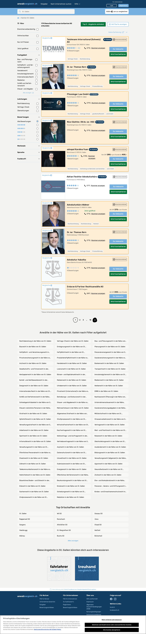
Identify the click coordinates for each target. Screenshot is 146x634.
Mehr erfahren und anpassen (112, 619)
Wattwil (97, 530)
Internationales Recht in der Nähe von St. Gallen (34, 391)
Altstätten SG (62, 525)
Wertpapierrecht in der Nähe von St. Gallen (35, 374)
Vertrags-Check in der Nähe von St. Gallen (72, 341)
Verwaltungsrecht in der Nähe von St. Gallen (33, 447)
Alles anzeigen (73, 541)
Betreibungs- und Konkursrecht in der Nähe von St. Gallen (71, 397)
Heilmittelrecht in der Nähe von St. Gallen (34, 475)
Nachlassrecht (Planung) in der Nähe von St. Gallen (110, 397)
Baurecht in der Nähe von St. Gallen (32, 347)
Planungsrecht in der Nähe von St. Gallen (110, 347)
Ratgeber (44, 4)
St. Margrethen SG (64, 530)
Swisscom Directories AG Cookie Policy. (47, 629)
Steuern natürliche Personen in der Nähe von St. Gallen (34, 408)
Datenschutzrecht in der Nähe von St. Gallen (71, 453)
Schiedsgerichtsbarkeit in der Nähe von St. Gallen (35, 402)
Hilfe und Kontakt (92, 599)
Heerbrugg (23, 530)
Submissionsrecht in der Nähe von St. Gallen (71, 464)
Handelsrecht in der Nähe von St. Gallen (72, 363)
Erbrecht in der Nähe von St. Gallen (32, 486)
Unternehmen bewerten (47, 602)
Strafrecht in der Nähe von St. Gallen (33, 414)
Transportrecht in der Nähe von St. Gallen (110, 369)
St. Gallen (23, 513)
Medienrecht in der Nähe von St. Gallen (109, 380)
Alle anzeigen (27, 93)
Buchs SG (60, 536)
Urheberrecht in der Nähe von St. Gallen (72, 386)
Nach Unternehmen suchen (61, 4)
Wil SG (59, 513)
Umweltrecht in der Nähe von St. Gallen (72, 458)
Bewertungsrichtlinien (47, 607)
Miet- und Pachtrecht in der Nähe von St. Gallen (110, 430)
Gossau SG (98, 513)
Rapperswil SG (24, 519)
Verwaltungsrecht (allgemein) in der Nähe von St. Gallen (110, 458)
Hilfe (76, 4)
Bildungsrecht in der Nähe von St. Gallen (110, 453)
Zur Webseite (118, 49)
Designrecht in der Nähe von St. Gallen (33, 386)
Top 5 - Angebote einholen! (93, 24)
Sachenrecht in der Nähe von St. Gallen (34, 492)
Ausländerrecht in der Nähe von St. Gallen (110, 447)
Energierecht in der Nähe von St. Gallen (71, 469)
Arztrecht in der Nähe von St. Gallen (32, 363)
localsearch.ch (114, 610)
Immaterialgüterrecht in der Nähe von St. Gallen (110, 375)
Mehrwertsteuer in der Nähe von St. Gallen (73, 408)
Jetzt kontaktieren (118, 54)
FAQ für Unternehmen (70, 599)
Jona (96, 519)
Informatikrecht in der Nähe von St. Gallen (35, 441)
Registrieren (123, 5)
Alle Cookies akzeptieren (111, 630)
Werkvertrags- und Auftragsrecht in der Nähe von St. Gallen (72, 436)
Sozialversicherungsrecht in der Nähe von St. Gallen (110, 358)
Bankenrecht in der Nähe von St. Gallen (109, 363)
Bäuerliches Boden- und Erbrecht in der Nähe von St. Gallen (34, 481)
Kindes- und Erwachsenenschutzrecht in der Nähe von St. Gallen (110, 492)
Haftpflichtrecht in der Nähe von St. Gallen (70, 352)
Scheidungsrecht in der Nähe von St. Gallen (71, 492)
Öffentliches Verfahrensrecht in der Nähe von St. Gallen (72, 475)
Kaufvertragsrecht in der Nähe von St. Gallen (71, 430)
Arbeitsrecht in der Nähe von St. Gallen (33, 430)
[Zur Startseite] (28, 4)
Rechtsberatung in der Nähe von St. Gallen (35, 341)
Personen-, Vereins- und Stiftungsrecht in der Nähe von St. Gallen (110, 486)
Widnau (22, 536)
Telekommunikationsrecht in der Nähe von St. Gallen (35, 469)
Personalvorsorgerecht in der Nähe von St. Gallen (110, 352)
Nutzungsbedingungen (94, 612)
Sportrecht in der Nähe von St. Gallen (33, 436)
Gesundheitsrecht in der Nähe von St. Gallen (109, 469)
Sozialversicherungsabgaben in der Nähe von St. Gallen (110, 408)
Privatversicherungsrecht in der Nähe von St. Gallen (35, 358)
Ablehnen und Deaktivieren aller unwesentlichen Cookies (111, 625)
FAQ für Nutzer (44, 599)
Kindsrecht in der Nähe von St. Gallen (71, 486)
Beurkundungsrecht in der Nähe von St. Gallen (72, 481)
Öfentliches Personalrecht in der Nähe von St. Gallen (35, 453)
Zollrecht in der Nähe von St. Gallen (32, 464)
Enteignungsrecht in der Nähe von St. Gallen (71, 347)
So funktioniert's (68, 602)
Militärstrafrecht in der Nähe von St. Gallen (108, 414)
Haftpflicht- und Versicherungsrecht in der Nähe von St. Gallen (34, 352)
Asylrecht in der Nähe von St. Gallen (70, 447)
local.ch (112, 607)
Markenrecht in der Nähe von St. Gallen (71, 380)
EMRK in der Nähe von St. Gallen (106, 391)
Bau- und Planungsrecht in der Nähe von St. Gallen (110, 341)
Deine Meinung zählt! (74, 589)
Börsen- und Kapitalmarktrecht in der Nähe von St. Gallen (71, 375)
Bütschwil (98, 536)
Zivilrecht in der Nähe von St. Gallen (108, 475)
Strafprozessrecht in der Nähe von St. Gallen (71, 419)
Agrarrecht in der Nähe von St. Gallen (108, 464)
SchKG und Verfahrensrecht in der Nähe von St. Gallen (34, 397)
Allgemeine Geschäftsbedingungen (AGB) (94, 607)
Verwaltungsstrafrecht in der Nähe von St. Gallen (35, 425)
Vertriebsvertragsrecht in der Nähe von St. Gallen (73, 441)
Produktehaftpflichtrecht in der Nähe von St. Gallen (72, 358)
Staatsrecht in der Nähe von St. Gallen (33, 458)
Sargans (22, 525)
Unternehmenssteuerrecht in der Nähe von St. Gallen (109, 402)
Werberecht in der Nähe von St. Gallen (109, 386)
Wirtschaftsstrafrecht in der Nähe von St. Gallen (72, 425)
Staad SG (98, 525)
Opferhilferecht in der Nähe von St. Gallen (35, 419)
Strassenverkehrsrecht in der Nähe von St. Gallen (110, 419)
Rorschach (61, 519)
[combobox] (48, 11)
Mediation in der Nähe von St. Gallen (70, 497)
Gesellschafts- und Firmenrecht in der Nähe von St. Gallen (33, 369)
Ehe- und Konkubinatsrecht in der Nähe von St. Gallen (109, 481)
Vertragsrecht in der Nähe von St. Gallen (110, 425)
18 (90, 320)
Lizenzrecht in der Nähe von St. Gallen (71, 369)
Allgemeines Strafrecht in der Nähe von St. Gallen (72, 414)
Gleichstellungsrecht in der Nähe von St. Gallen (110, 441)
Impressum (90, 602)
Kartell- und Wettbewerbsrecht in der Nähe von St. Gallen (33, 380)
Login (111, 5)
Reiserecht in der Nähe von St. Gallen (108, 436)
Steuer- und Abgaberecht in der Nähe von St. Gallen (72, 402)
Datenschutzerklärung (94, 614)
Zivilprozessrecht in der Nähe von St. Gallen (33, 497)
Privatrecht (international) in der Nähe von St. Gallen (73, 391)
